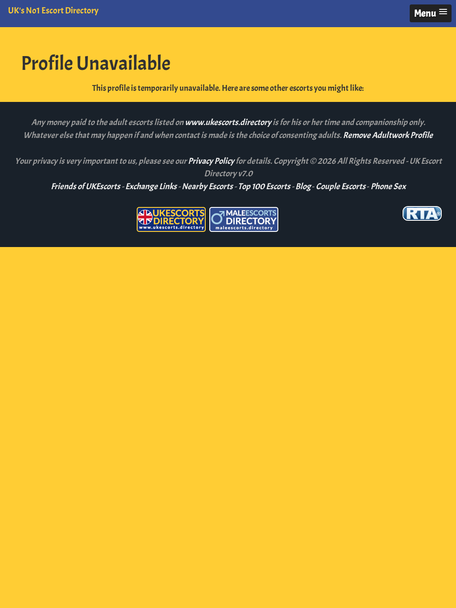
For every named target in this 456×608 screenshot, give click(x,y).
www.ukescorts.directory (229, 122)
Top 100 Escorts (264, 186)
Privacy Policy (212, 161)
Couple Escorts (341, 186)
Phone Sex (388, 186)
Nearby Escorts (207, 186)
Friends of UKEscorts (85, 186)
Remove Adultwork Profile (388, 135)
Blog (303, 186)
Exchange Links (151, 186)
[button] (431, 13)
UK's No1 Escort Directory (53, 10)
